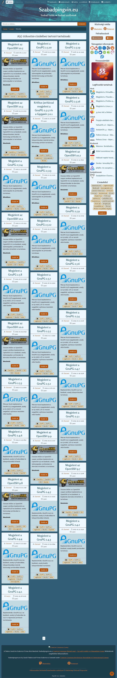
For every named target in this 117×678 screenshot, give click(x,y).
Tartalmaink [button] (52, 2)
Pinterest (110, 29)
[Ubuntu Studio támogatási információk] (96, 53)
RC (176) (111, 193)
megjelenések (40, 94)
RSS (109, 38)
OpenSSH (6, 96)
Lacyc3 (8, 596)
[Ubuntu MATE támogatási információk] (92, 53)
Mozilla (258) (96, 188)
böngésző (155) (98, 196)
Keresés (82, 24)
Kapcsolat (83, 670)
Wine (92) (108, 206)
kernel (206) (110, 190)
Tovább (14, 89)
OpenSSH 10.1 (12, 262)
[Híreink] (6, 94)
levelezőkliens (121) (107, 198)
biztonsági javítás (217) (106, 188)
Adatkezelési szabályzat (55, 670)
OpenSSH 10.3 (12, 152)
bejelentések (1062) (96, 185)
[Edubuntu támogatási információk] (96, 48)
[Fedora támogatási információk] (102, 57)
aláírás (80, 91)
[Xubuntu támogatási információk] (101, 53)
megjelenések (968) (108, 185)
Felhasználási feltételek (38, 670)
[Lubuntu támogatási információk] (104, 48)
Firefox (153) (107, 196)
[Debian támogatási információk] (113, 53)
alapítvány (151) (96, 198)
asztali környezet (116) (107, 201)
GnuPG (42, 91)
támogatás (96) (106, 203)
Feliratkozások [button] (94, 2)
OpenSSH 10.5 (12, 94)
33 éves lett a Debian (104, 112)
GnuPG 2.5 (48, 91)
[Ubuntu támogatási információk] (92, 48)
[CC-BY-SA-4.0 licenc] (58, 647)
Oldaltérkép (69, 670)
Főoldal (10, 2)
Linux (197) (94, 193)
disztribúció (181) (103, 193)
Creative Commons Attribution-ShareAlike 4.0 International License (84, 658)
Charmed (8, 53)
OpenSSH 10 (21, 94)
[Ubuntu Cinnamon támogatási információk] (113, 48)
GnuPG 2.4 (77, 404)
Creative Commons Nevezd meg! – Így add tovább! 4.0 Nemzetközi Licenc (78, 651)
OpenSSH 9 (40, 479)
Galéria (75, 2)
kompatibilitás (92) (98, 206)
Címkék (11, 29)
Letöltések (84, 2)
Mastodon (98, 29)
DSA (12, 373)
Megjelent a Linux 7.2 (104, 106)
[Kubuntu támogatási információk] (100, 48)
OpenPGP (80, 406)
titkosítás (13, 96)
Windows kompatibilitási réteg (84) (102, 208)
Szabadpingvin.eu (58, 9)
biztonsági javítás (22, 96)
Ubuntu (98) (98, 203)
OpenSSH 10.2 (70, 198)
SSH (73, 201)
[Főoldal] (2, 2)
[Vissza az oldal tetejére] (112, 674)
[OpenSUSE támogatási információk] (109, 53)
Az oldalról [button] (106, 2)
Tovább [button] (101, 213)
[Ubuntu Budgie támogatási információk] (108, 48)
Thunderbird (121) (95, 201)
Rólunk (76, 670)
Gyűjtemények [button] (64, 2)
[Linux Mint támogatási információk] (105, 53)
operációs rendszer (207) (98, 190)
